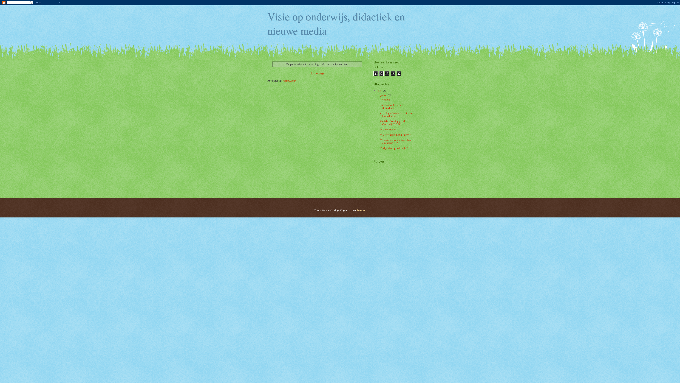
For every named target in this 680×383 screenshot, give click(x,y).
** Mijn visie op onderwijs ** (394, 148)
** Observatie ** (388, 129)
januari (384, 95)
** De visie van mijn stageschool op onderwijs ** (396, 141)
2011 (380, 90)
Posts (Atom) (289, 80)
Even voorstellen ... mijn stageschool (391, 106)
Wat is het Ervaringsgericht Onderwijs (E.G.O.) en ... (393, 122)
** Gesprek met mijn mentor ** (395, 134)
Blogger (361, 210)
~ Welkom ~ (386, 99)
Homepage (317, 73)
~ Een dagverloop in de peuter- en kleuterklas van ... (396, 114)
